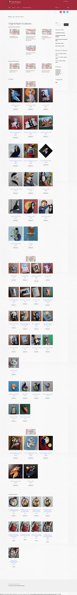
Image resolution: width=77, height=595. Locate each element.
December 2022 (58, 69)
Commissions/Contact (26, 7)
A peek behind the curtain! (60, 32)
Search (56, 22)
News (56, 82)
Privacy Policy (66, 1)
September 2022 (58, 73)
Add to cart (15, 109)
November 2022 (58, 71)
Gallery (13, 7)
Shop (18, 7)
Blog (9, 7)
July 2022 (57, 74)
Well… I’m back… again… (60, 45)
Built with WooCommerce (20, 585)
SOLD (14, 540)
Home (11, 16)
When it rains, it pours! (59, 43)
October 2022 (57, 72)
